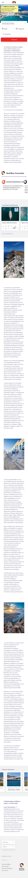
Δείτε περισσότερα (7, 233)
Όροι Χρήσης (5, 866)
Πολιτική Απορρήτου (7, 868)
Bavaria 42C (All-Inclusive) (9, 223)
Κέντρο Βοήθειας (6, 864)
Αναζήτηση (14, 39)
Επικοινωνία (5, 870)
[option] (14, 187)
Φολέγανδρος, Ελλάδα (14, 789)
